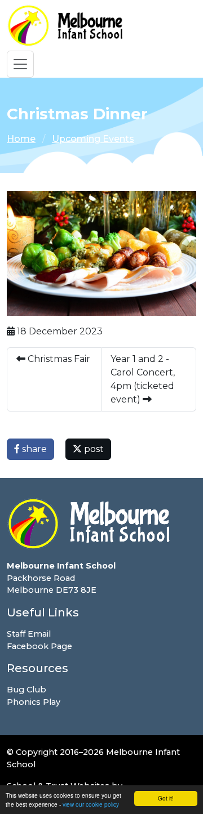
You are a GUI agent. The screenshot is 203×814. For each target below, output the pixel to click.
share (33, 449)
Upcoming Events (93, 138)
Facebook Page (39, 646)
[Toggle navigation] (20, 64)
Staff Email (29, 634)
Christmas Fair (57, 359)
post (93, 449)
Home (21, 138)
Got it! (166, 798)
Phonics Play (33, 702)
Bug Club (26, 690)
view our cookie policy (91, 804)
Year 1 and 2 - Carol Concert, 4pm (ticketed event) (143, 379)
